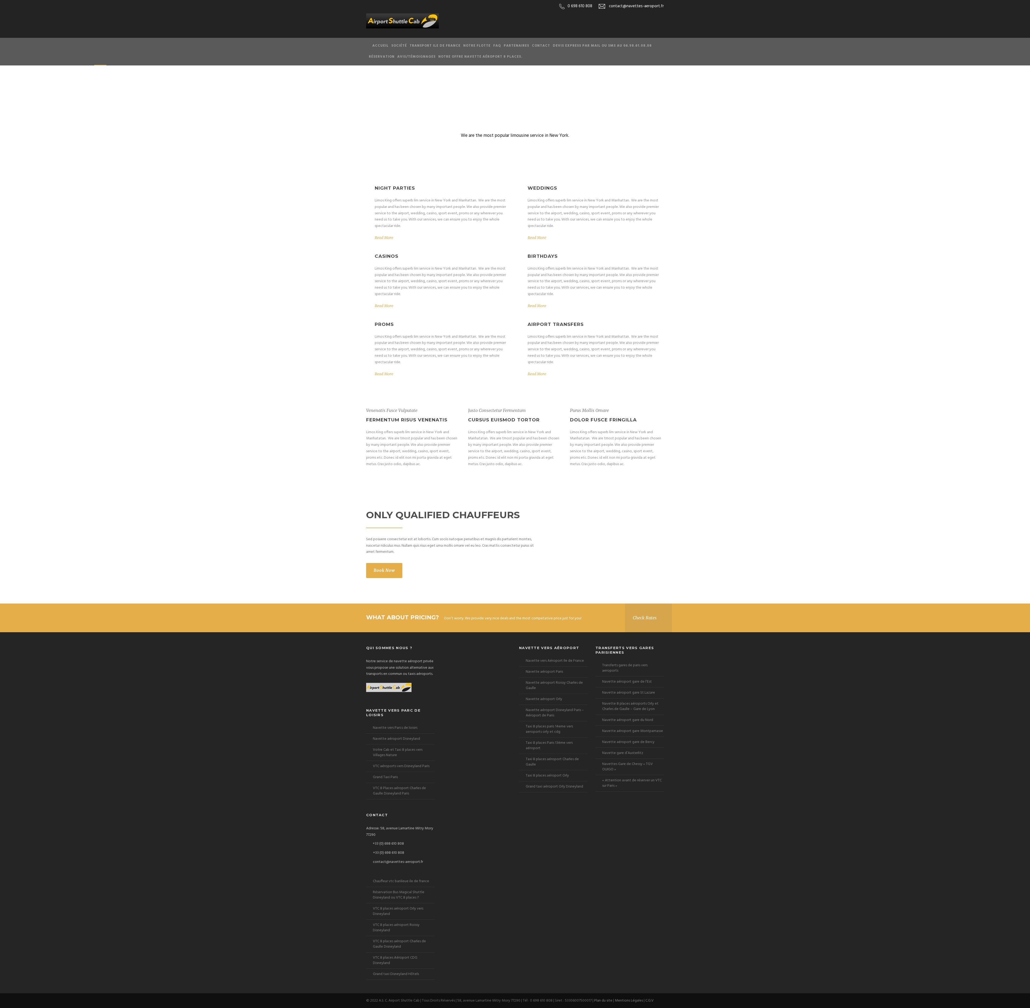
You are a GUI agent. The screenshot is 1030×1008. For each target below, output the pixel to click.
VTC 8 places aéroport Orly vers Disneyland (398, 911)
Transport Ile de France (435, 46)
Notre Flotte (477, 46)
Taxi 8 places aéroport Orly (547, 775)
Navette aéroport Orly (544, 699)
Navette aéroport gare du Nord (627, 720)
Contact (541, 46)
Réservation (382, 57)
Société (399, 46)
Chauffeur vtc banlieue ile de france (401, 881)
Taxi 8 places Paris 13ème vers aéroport (549, 745)
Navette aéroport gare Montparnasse (632, 731)
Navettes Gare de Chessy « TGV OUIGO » (627, 766)
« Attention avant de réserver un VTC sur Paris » (632, 783)
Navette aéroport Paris (544, 672)
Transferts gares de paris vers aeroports (625, 668)
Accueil (380, 46)
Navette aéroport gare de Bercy (628, 742)
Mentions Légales (629, 1001)
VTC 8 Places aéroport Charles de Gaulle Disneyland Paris (399, 791)
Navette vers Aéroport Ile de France (555, 661)
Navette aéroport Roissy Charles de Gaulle (554, 685)
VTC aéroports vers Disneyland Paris (401, 766)
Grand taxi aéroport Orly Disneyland (554, 786)
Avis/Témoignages (416, 57)
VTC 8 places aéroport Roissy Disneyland (396, 927)
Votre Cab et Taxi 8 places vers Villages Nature (397, 752)
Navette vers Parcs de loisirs (395, 728)
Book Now (384, 570)
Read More (384, 237)
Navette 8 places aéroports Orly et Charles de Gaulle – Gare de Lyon (630, 706)
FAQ (497, 46)
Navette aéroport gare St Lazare (628, 693)
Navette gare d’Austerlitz (622, 753)
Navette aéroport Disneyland (396, 739)
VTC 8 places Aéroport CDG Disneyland (395, 960)
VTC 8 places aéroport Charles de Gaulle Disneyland (399, 944)
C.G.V (649, 1001)
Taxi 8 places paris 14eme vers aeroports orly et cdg (549, 729)
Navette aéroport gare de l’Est (627, 682)
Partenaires (516, 46)
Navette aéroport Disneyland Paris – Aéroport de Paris (555, 713)
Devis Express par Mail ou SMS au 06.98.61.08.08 (602, 46)
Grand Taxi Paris (385, 777)
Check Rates (645, 617)
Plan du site (603, 1001)
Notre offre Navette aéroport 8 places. (480, 57)
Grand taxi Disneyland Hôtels (396, 974)
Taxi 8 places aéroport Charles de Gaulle (552, 762)
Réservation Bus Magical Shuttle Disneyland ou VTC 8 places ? (398, 895)
